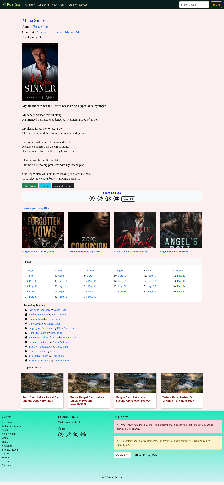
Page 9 (90, 275)
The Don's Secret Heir (40, 346)
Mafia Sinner (34, 20)
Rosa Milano (41, 26)
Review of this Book (63, 185)
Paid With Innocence (39, 309)
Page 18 (181, 280)
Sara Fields (56, 332)
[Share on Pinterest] (108, 198)
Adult (78, 32)
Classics (6, 461)
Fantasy (6, 441)
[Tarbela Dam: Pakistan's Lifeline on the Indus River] (182, 383)
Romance (42, 32)
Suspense (7, 465)
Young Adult (8, 433)
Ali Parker (55, 351)
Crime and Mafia (61, 32)
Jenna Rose (60, 309)
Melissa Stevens (62, 360)
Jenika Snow (54, 319)
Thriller (6, 453)
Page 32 (63, 296)
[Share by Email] (116, 198)
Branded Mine (36, 319)
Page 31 (33, 296)
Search (216, 4)
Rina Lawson (69, 337)
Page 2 (60, 270)
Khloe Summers (65, 328)
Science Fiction (10, 449)
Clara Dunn (58, 355)
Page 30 (181, 291)
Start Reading (30, 185)
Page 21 (92, 286)
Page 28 (122, 291)
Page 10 (122, 275)
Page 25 (33, 291)
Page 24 (181, 286)
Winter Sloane (54, 323)
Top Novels (43, 4)
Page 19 (33, 286)
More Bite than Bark (39, 360)
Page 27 (92, 291)
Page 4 (120, 270)
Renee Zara (62, 346)
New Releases (59, 4)
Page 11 (152, 275)
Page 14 (63, 280)
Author (73, 4)
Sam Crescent (59, 314)
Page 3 (90, 270)
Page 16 (122, 280)
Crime (5, 437)
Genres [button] (29, 4)
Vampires (7, 445)
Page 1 (31, 270)
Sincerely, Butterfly (39, 342)
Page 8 (60, 275)
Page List (45, 185)
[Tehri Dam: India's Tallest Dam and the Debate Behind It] (42, 383)
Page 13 (33, 280)
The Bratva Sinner (38, 355)
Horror (5, 457)
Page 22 (122, 286)
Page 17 (152, 280)
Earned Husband (37, 351)
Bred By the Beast (38, 314)
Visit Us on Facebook (69, 422)
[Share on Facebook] (92, 198)
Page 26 (63, 291)
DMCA (83, 4)
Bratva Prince (36, 323)
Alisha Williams (61, 342)
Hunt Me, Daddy (37, 332)
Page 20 (63, 286)
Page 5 (149, 270)
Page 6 (179, 270)
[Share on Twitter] (100, 198)
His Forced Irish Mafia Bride (44, 337)
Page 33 (92, 296)
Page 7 (31, 275)
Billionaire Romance (12, 426)
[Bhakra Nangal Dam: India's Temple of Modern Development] (89, 383)
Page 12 (181, 275)
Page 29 (152, 291)
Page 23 (152, 286)
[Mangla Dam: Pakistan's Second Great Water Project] (135, 383)
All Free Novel (11, 4)
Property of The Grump (41, 328)
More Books (35, 367)
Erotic (5, 429)
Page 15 (92, 280)
